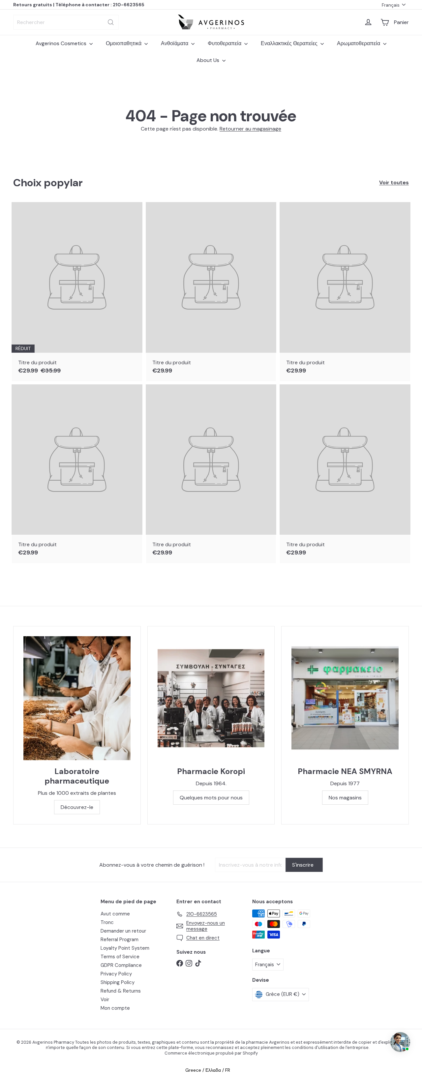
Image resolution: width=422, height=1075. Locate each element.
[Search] (111, 22)
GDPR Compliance (121, 965)
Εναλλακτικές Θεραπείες (290, 43)
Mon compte (115, 1008)
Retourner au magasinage (250, 128)
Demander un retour (123, 931)
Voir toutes (394, 182)
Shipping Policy (118, 982)
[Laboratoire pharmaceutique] (77, 698)
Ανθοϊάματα (175, 43)
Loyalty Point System (125, 948)
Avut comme (115, 914)
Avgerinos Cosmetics (62, 43)
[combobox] (66, 22)
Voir (105, 999)
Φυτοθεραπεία (225, 43)
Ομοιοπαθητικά (124, 43)
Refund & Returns (121, 991)
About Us (208, 60)
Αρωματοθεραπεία (359, 43)
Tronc (107, 922)
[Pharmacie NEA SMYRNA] (345, 698)
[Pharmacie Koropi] (211, 698)
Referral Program (119, 939)
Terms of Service (120, 956)
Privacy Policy (116, 973)
